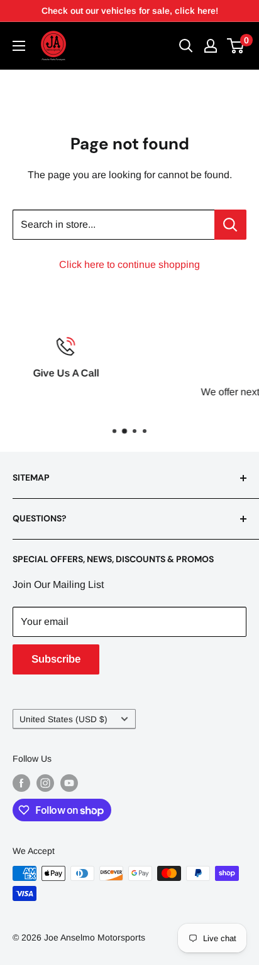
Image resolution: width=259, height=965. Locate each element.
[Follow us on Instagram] (45, 783)
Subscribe (55, 659)
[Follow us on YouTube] (69, 783)
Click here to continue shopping (129, 264)
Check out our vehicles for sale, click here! (129, 11)
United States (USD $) (63, 719)
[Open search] (186, 46)
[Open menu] (19, 46)
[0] (236, 45)
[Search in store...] (230, 225)
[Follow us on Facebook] (21, 783)
